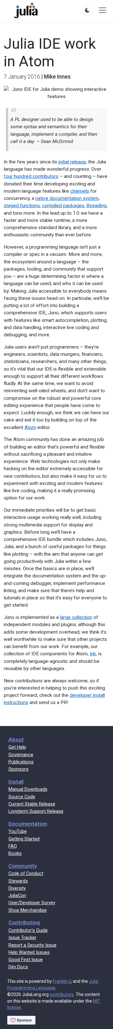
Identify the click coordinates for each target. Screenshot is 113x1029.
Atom (30, 427)
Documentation (27, 824)
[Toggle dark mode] (87, 10)
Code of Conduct (25, 873)
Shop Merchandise (27, 910)
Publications (21, 762)
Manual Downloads (27, 789)
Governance (20, 754)
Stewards (18, 881)
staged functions (22, 205)
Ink (93, 654)
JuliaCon (17, 895)
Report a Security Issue (32, 945)
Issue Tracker (22, 937)
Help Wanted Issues (29, 952)
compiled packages (63, 205)
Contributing (24, 922)
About (16, 739)
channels (79, 191)
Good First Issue (25, 959)
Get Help (17, 747)
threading (96, 205)
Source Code (21, 797)
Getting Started (24, 839)
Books (15, 853)
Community (22, 866)
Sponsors (18, 769)
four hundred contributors (31, 176)
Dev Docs (18, 967)
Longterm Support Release (35, 811)
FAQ (12, 846)
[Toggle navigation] (102, 10)
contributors (62, 994)
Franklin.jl (62, 981)
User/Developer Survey (31, 902)
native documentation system (67, 198)
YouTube (17, 831)
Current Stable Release (31, 804)
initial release (72, 162)
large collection (76, 617)
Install (16, 782)
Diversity (17, 888)
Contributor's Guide (28, 930)
